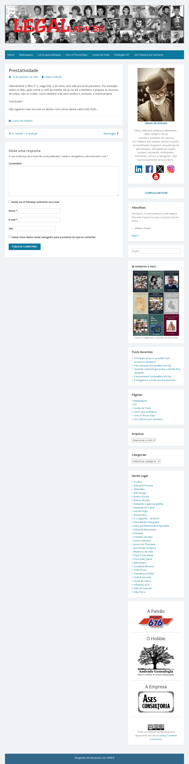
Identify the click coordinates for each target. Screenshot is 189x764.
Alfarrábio (139, 489)
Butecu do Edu (142, 500)
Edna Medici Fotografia (146, 522)
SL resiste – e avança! (24, 133)
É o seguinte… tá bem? (146, 518)
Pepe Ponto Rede (143, 555)
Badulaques (26, 54)
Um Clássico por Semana (148, 54)
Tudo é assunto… (143, 577)
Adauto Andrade (53, 76)
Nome (13, 210)
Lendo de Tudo (100, 54)
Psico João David (143, 559)
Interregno (110, 133)
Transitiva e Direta (144, 573)
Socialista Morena (144, 566)
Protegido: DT (121, 54)
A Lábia (138, 481)
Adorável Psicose (143, 485)
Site (11, 228)
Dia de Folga (140, 511)
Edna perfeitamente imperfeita (151, 525)
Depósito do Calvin (144, 507)
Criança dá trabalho (22, 120)
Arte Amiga (140, 492)
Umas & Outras (142, 581)
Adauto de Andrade (156, 123)
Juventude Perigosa (145, 548)
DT (135, 404)
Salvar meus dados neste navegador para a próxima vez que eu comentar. (54, 237)
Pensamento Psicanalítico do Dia (152, 365)
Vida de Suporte (143, 588)
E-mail (13, 219)
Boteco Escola (141, 496)
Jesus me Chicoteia (144, 544)
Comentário (15, 163)
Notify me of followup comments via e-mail (35, 202)
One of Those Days (76, 54)
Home (10, 54)
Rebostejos (140, 562)
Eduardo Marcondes (145, 529)
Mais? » (136, 235)
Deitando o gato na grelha (148, 504)
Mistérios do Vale (143, 551)
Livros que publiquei (49, 54)
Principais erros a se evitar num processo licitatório (152, 359)
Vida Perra (139, 592)
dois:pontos (140, 514)
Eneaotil (138, 533)
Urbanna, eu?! (141, 584)
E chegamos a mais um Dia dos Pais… (155, 380)
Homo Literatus (142, 540)
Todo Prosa (140, 569)
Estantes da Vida (143, 537)
